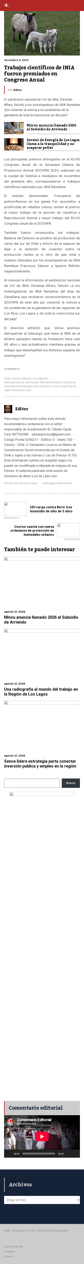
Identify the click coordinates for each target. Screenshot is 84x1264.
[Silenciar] (68, 1154)
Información (32, 382)
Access (8, 1256)
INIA (42, 382)
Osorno (55, 386)
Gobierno (26, 378)
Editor (17, 89)
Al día (7, 378)
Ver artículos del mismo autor (21, 483)
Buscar (71, 783)
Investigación (40, 378)
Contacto (9, 1251)
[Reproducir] (9, 1154)
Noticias (45, 386)
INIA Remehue (54, 382)
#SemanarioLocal (14, 382)
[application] (42, 1136)
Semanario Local (21, 390)
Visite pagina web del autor (57, 483)
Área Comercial (13, 1246)
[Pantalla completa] (75, 1154)
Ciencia (16, 378)
